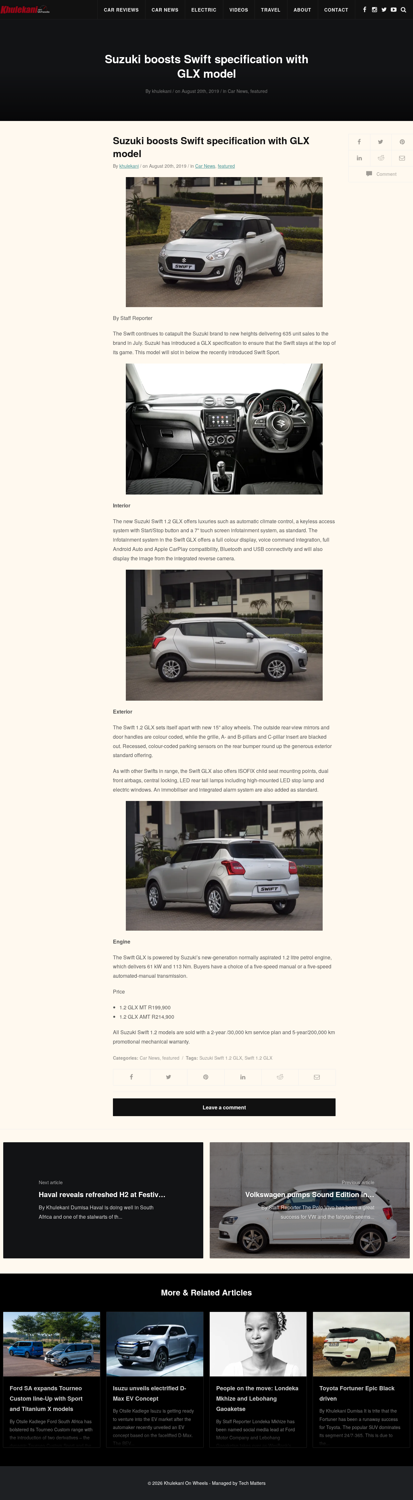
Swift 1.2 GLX (258, 1058)
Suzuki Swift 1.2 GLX (220, 1058)
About (302, 9)
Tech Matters (252, 1483)
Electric (204, 9)
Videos (238, 9)
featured (226, 166)
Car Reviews (121, 9)
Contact (336, 9)
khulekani (129, 166)
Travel (271, 9)
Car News (165, 9)
